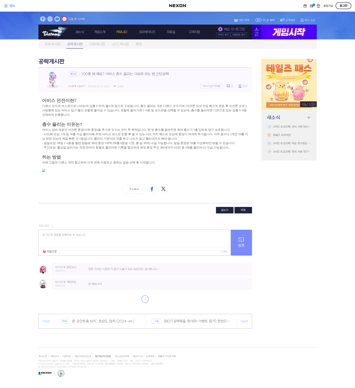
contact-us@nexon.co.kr (58, 364)
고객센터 (290, 20)
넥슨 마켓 (244, 20)
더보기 (308, 117)
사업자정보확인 (156, 364)
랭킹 (139, 44)
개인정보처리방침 (103, 356)
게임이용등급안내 (83, 356)
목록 (243, 210)
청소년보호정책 (122, 356)
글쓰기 (224, 210)
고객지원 (194, 32)
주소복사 (134, 189)
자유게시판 (52, 44)
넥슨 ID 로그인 (234, 29)
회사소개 (42, 356)
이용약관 (66, 356)
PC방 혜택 (269, 20)
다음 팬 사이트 (77, 19)
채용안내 (54, 356)
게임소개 (99, 32)
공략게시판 (75, 44)
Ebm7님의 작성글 (211, 86)
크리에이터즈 (147, 32)
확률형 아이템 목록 (167, 356)
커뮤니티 (121, 32)
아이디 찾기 (223, 34)
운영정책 (150, 356)
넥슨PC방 (137, 356)
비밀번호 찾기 (238, 34)
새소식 (79, 32)
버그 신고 (310, 20)
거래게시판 (97, 44)
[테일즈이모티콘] (49, 251)
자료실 (171, 32)
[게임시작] (284, 32)
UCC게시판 (120, 44)
